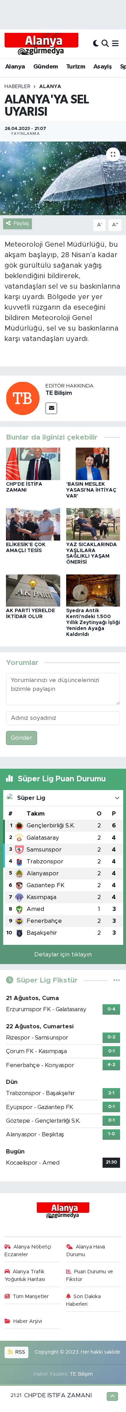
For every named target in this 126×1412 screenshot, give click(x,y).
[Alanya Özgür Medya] (41, 44)
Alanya (15, 67)
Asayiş (102, 67)
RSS (19, 1352)
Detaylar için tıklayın (63, 954)
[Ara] (105, 43)
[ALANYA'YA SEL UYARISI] (63, 178)
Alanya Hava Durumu (85, 1250)
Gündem (45, 67)
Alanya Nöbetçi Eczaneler (28, 1250)
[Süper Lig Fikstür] (116, 980)
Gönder (21, 738)
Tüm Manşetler (31, 1296)
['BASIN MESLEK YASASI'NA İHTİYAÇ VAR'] (93, 463)
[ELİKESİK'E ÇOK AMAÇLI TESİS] (33, 524)
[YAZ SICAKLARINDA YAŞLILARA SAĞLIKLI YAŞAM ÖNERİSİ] (93, 524)
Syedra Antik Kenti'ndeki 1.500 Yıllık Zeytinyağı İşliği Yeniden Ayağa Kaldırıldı (93, 622)
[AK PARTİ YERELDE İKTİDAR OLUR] (33, 590)
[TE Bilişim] (23, 398)
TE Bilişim (59, 393)
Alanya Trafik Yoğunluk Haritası (25, 1275)
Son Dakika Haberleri (83, 1300)
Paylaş (21, 223)
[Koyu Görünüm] (96, 43)
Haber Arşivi (27, 1321)
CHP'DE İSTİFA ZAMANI (58, 1395)
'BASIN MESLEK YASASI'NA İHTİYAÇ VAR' (91, 490)
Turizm (75, 67)
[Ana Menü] (115, 43)
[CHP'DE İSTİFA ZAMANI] (33, 463)
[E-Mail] (51, 408)
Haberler (17, 86)
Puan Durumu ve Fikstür (89, 1275)
